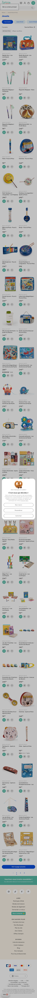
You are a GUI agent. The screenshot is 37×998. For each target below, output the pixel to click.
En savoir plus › (25, 500)
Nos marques (18, 951)
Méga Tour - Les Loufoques (7, 574)
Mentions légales (13, 980)
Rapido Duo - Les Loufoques (7, 56)
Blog (18, 948)
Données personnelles (15, 984)
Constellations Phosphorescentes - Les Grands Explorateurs (26, 784)
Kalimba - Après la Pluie (26, 711)
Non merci (18, 505)
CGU (27, 980)
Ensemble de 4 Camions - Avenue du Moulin (10, 678)
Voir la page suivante (18, 867)
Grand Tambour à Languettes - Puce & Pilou (27, 262)
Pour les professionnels (18, 954)
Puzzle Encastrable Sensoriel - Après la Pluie (26, 540)
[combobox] (18, 976)
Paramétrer (18, 510)
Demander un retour (18, 910)
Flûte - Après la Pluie (25, 746)
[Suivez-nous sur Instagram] (8, 891)
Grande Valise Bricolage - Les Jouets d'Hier (10, 852)
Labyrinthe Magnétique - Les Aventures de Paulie (10, 366)
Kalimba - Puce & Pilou (26, 158)
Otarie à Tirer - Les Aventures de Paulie (25, 402)
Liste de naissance (18, 942)
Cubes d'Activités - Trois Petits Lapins (26, 471)
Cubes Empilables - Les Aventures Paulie (26, 818)
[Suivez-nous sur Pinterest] (28, 891)
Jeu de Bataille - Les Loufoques (25, 609)
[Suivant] (24, 873)
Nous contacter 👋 (18, 913)
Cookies (26, 984)
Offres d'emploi (18, 934)
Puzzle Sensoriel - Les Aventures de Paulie (25, 366)
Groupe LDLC (26, 986)
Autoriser (18, 516)
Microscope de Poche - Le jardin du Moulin (10, 331)
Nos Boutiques (18, 925)
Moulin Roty (7, 31)
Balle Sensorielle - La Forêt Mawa (25, 125)
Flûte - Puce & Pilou (8, 158)
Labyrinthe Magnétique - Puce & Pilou (26, 297)
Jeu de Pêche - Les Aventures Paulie (8, 818)
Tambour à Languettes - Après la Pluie (26, 193)
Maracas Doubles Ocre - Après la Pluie (9, 712)
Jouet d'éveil (19, 22)
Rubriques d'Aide (18, 901)
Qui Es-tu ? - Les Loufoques (7, 609)
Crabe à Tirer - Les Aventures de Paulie (8, 402)
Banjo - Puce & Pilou (25, 227)
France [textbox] (16, 976)
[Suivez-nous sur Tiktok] (15, 891)
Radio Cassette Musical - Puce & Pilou (26, 331)
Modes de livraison (18, 904)
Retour (4, 12)
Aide (4, 994)
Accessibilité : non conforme (18, 982)
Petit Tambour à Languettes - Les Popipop (10, 193)
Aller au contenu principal (9, 7)
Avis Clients (18, 931)
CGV (22, 980)
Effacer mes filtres (17, 31)
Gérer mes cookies (12, 986)
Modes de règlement (18, 907)
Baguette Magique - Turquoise (8, 90)
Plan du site (18, 928)
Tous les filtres (28, 27)
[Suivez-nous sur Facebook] (21, 891)
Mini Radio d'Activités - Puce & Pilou (9, 437)
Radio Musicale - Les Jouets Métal (25, 56)
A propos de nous (18, 922)
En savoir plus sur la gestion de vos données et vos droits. (18, 993)
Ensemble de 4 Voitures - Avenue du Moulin (26, 643)
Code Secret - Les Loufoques (24, 574)
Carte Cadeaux (18, 945)
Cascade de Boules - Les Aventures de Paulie (26, 437)
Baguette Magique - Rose (26, 89)
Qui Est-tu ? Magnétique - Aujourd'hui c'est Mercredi (27, 853)
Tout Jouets (7, 22)
